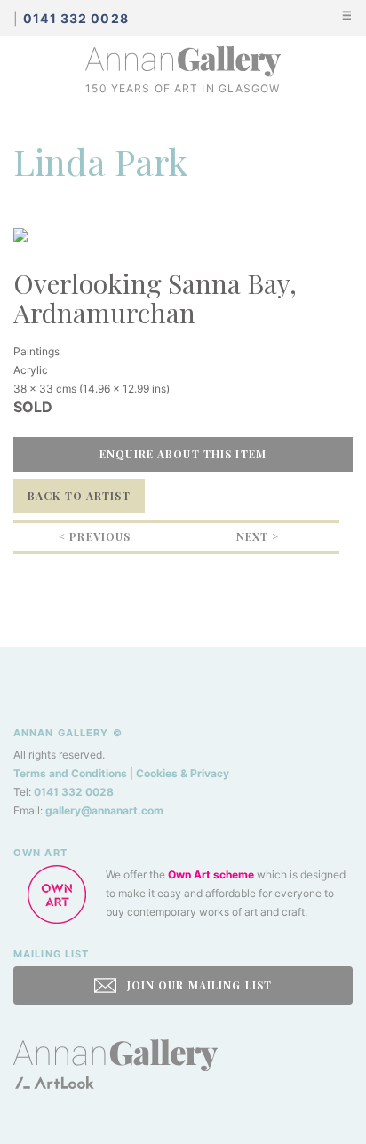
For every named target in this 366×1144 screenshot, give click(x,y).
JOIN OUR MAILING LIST (197, 985)
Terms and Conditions (70, 773)
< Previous (95, 536)
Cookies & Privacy (182, 773)
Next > (258, 536)
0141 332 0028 (74, 791)
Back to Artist (79, 496)
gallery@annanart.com (104, 810)
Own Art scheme (211, 874)
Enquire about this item (183, 454)
